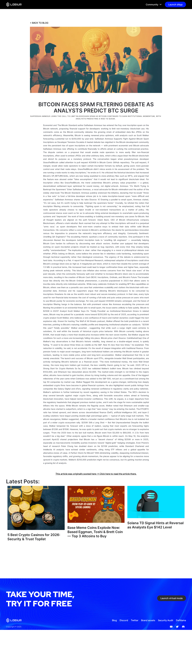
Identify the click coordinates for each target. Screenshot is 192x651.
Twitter (134, 620)
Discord (124, 620)
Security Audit (165, 620)
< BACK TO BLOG (39, 22)
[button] (152, 4)
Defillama (181, 620)
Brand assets (148, 620)
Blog (114, 620)
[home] (14, 4)
